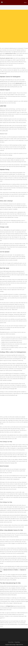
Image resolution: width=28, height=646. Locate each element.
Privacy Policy (17, 642)
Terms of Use (10, 642)
